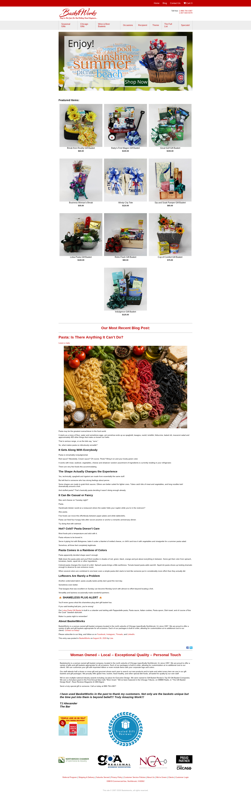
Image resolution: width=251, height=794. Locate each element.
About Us (151, 777)
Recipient (142, 25)
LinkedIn (131, 634)
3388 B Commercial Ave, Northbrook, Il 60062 (125, 781)
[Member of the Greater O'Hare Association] (114, 763)
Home (156, 3)
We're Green (161, 777)
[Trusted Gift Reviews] (125, 748)
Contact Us (175, 3)
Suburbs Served (102, 777)
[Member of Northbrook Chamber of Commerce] (75, 763)
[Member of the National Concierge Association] (153, 763)
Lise (111, 638)
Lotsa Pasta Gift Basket (72, 610)
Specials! (185, 25)
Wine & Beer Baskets (104, 25)
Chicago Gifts (84, 25)
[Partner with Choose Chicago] (184, 763)
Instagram (110, 634)
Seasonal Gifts (65, 25)
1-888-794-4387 (185, 11)
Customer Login (182, 777)
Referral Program (69, 777)
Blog (165, 3)
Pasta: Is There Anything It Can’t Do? (91, 337)
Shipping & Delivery (86, 777)
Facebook (101, 634)
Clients (171, 777)
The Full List (168, 25)
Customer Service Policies (135, 777)
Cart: (189, 3)
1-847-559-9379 (185, 13)
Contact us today (72, 630)
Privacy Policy (116, 777)
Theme (155, 25)
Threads (119, 634)
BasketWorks (84, 638)
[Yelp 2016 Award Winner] (73, 735)
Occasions (128, 25)
